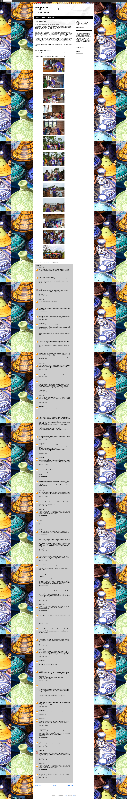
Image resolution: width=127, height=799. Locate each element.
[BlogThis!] (54, 262)
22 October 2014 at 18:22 (43, 737)
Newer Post (38, 785)
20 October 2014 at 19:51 (43, 464)
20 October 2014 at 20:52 (43, 550)
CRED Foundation (49, 8)
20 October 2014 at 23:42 (43, 645)
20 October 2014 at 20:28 (43, 505)
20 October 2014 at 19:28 (43, 439)
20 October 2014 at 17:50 (43, 319)
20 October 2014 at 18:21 (43, 376)
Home (37, 17)
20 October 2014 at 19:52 (43, 476)
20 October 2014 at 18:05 (43, 359)
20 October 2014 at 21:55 (43, 570)
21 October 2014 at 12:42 (43, 666)
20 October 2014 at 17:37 (43, 295)
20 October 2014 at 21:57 (43, 585)
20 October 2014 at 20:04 (43, 486)
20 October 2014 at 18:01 (43, 347)
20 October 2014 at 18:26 (43, 391)
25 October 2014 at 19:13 (43, 769)
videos (43, 17)
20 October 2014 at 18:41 (43, 402)
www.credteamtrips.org (80, 47)
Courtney (40, 287)
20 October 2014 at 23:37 (43, 623)
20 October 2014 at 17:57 (43, 336)
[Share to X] (55, 262)
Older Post (70, 785)
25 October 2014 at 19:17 (43, 777)
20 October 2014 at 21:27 (43, 560)
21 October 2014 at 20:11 (43, 706)
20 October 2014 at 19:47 (43, 453)
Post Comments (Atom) (44, 788)
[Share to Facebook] (56, 262)
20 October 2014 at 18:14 (43, 369)
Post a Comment (40, 780)
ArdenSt (65, 795)
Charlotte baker (42, 529)
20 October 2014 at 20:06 (43, 496)
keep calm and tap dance (44, 500)
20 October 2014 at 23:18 (43, 610)
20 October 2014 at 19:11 (43, 412)
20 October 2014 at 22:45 (43, 600)
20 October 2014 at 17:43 (43, 302)
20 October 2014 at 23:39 (43, 634)
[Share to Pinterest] (57, 262)
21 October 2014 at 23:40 (43, 725)
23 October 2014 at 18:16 (43, 759)
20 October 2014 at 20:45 (43, 525)
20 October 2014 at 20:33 (43, 515)
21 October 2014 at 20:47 (43, 714)
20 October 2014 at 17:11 (43, 272)
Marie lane (41, 564)
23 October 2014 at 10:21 (43, 746)
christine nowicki (42, 741)
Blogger (73, 795)
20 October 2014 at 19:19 (43, 431)
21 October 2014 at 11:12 (43, 656)
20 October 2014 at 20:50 (43, 534)
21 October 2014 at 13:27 (43, 680)
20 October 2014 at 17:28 (43, 284)
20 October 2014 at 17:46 (43, 311)
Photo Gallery (51, 17)
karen (40, 406)
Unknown (41, 267)
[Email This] (52, 262)
